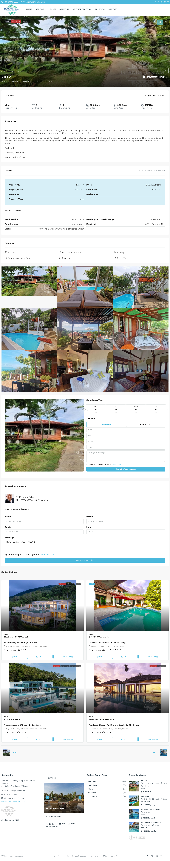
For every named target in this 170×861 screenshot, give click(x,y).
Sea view (66, 258)
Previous (47, 797)
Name (8, 516)
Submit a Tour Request (126, 469)
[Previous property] (6, 752)
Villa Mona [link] (145, 796)
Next (155, 752)
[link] (42, 605)
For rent (56, 856)
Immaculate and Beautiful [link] (151, 822)
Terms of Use (116, 464)
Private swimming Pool (19, 258)
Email (8, 527)
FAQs (105, 856)
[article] (64, 807)
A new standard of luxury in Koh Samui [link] (22, 725)
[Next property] (163, 752)
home (29, 9)
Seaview (78, 583)
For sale (66, 856)
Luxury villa (71, 583)
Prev (14, 752)
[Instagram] (152, 856)
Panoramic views (75, 666)
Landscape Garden (71, 252)
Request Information (85, 560)
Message (9, 537)
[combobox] (125, 429)
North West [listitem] (92, 785)
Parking (120, 252)
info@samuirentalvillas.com (14, 798)
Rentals (40, 9)
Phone (89, 516)
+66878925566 (26, 500)
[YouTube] (166, 856)
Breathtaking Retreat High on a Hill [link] (20, 642)
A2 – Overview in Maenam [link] (151, 809)
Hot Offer (62, 583)
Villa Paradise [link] (52, 816)
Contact (112, 9)
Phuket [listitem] (90, 789)
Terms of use (95, 856)
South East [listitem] (92, 793)
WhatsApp (43, 500)
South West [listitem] (92, 796)
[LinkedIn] (157, 856)
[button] (85, 51)
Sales (53, 9)
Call (15, 657)
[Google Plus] (162, 856)
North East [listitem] (92, 781)
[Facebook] (148, 856)
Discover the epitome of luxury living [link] (107, 642)
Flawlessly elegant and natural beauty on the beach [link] (114, 725)
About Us (64, 9)
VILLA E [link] (144, 780)
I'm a (88, 527)
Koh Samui (99, 9)
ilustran (21, 856)
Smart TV (121, 258)
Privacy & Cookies (79, 856)
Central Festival (81, 9)
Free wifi (12, 252)
